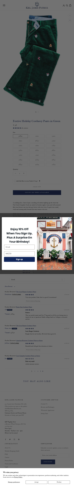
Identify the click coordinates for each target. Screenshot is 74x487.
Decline (59, 482)
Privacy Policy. (18, 477)
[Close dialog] (69, 219)
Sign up (19, 259)
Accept (36, 482)
